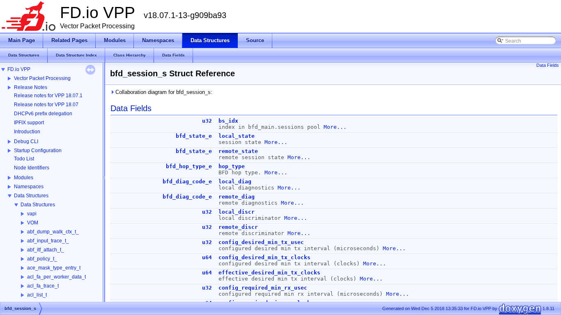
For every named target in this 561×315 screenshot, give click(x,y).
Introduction (27, 132)
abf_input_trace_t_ (48, 241)
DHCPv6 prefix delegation (43, 113)
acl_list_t (37, 295)
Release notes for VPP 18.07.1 (48, 95)
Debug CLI (26, 141)
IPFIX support (29, 123)
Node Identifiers (31, 168)
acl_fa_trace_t (43, 286)
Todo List (24, 159)
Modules (23, 177)
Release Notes (30, 87)
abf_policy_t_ (42, 259)
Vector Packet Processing (42, 78)
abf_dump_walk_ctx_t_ (53, 232)
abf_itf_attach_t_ (45, 250)
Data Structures (31, 196)
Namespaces (29, 186)
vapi (32, 214)
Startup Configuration (38, 150)
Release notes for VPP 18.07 (46, 104)
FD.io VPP (18, 69)
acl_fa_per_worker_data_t (56, 277)
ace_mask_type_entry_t (53, 268)
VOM (32, 223)
